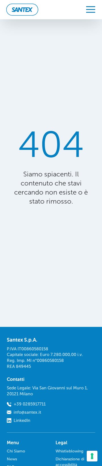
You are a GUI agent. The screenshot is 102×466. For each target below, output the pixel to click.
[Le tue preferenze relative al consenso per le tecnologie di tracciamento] (92, 456)
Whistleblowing (69, 451)
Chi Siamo (16, 451)
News (12, 459)
